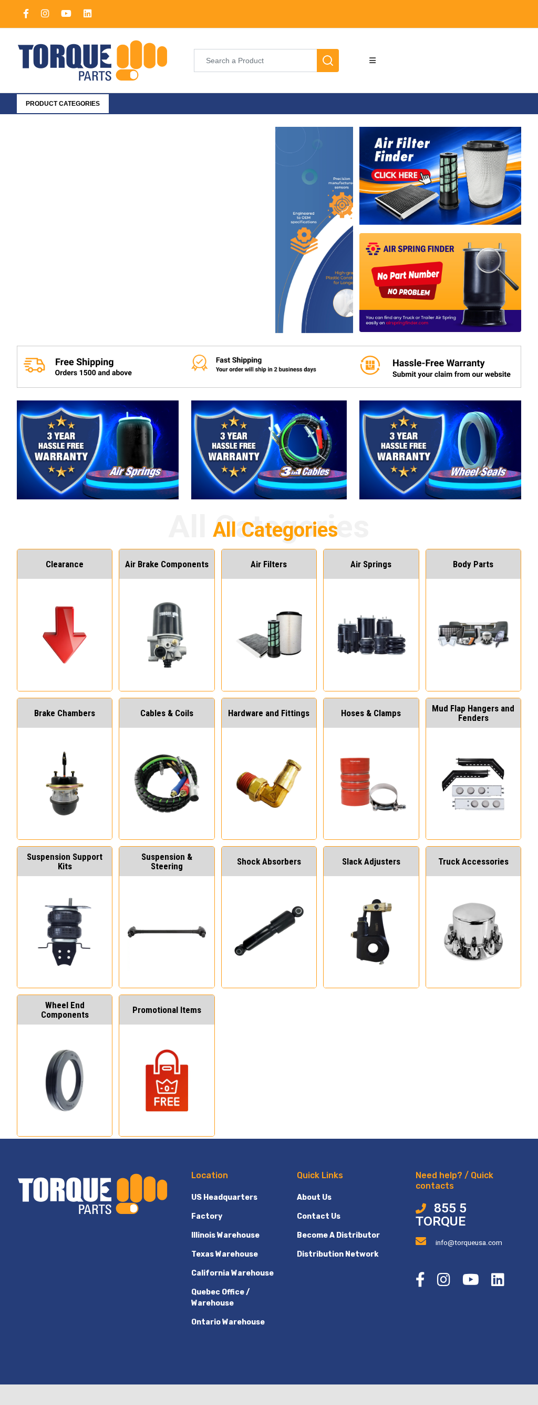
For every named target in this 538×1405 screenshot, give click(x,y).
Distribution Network (337, 1254)
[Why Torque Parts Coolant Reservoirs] (166, 319)
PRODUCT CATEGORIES (63, 103)
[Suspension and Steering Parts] (147, 319)
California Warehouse (232, 1273)
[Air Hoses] (223, 319)
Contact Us (318, 1216)
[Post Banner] (204, 319)
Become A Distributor (338, 1235)
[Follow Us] (242, 319)
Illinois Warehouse (225, 1235)
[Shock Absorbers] (185, 319)
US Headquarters (224, 1197)
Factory (206, 1216)
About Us (314, 1197)
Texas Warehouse (224, 1254)
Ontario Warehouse (228, 1322)
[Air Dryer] (128, 319)
